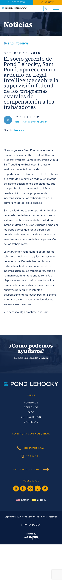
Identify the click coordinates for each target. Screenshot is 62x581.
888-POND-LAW (34, 448)
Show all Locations (26, 469)
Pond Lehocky (29, 117)
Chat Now (47, 2)
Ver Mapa (33, 456)
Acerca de (31, 407)
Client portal (16, 2)
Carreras (31, 421)
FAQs (31, 412)
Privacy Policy (31, 525)
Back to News (18, 43)
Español (41, 499)
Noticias (19, 130)
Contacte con (31, 417)
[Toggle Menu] (55, 8)
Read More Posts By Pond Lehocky (30, 121)
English (25, 499)
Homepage (31, 402)
